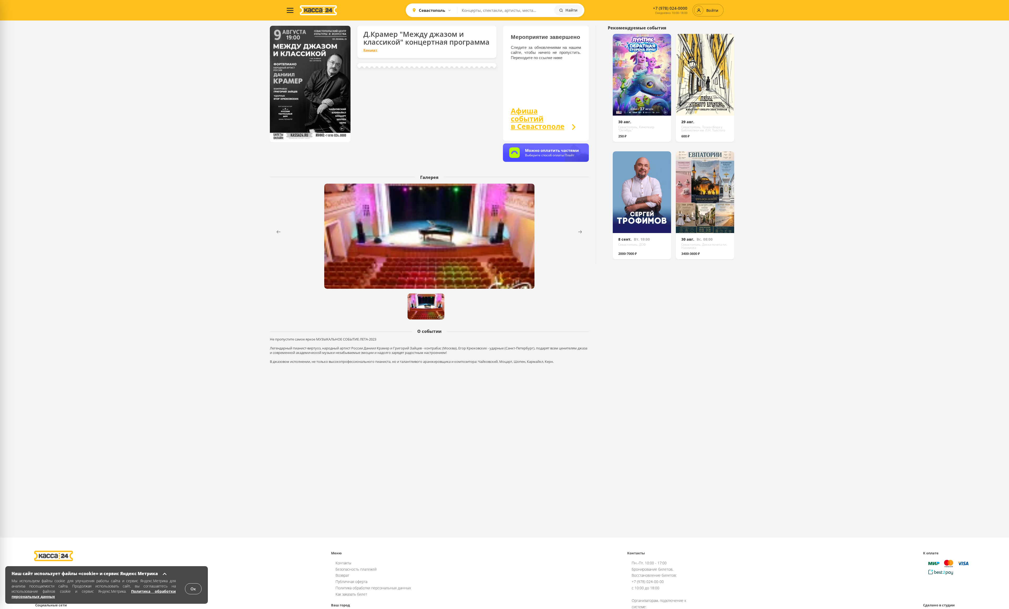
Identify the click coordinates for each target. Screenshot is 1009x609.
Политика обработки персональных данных (373, 587)
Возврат (342, 575)
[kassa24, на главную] (318, 10)
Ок (193, 588)
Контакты (343, 562)
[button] (583, 231)
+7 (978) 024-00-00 (648, 581)
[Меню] (290, 10)
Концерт (370, 50)
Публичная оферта (351, 581)
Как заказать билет (351, 594)
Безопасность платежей (356, 569)
